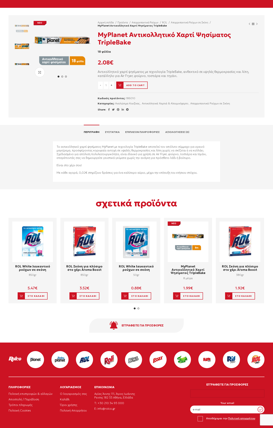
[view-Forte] (206, 359)
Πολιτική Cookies (20, 410)
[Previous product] (249, 24)
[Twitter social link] (113, 109)
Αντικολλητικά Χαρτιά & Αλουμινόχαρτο (165, 103)
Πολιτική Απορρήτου (73, 410)
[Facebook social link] (109, 109)
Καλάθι (64, 399)
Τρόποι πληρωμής (20, 405)
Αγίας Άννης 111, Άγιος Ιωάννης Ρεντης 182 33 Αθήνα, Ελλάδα (114, 395)
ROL (165, 22)
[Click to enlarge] (39, 72)
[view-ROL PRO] (255, 359)
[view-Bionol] (133, 359)
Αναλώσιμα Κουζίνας (127, 103)
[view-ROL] (84, 359)
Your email (227, 403)
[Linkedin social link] (123, 109)
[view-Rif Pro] (231, 359)
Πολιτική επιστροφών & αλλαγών (31, 394)
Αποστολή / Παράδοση (24, 399)
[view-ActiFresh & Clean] (182, 359)
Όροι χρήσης (68, 405)
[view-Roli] (109, 359)
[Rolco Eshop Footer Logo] (15, 361)
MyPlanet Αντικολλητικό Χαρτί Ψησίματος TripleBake (188, 270)
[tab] (91, 130)
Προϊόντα (123, 22)
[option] (22, 28)
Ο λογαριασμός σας (73, 394)
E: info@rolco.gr (104, 408)
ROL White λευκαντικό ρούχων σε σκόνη (32, 268)
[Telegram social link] (127, 109)
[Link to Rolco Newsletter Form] (136, 325)
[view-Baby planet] (60, 359)
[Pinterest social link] (118, 109)
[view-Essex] (158, 359)
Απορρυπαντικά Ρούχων (145, 22)
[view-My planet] (35, 359)
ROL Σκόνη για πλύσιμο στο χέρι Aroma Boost (84, 268)
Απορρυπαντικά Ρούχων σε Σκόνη (190, 22)
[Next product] (257, 24)
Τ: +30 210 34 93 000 (109, 403)
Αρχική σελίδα (106, 22)
